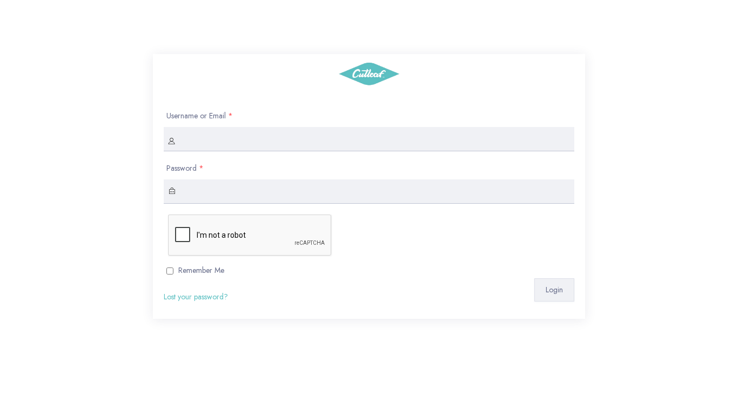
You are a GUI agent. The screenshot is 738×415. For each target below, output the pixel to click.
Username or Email (199, 115)
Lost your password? (196, 296)
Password (185, 168)
